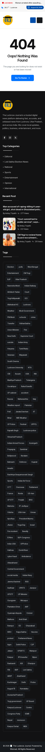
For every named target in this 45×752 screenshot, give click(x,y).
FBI (8, 670)
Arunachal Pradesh (15, 695)
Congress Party (13, 714)
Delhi (24, 682)
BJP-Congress (24, 537)
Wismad (13, 749)
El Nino (10, 537)
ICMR (27, 714)
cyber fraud (12, 556)
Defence (22, 462)
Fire (25, 330)
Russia (10, 399)
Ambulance (26, 556)
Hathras (10, 550)
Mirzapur (24, 600)
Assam (18, 374)
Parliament (33, 487)
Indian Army (23, 342)
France (10, 493)
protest (10, 638)
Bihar (9, 418)
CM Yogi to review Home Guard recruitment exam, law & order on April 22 (29, 236)
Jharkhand (21, 676)
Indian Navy (27, 575)
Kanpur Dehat (12, 726)
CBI (8, 374)
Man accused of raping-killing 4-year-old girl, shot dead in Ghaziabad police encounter (22, 208)
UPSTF (10, 594)
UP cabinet (11, 393)
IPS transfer (23, 657)
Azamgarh (33, 443)
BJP (8, 279)
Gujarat (34, 462)
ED (20, 626)
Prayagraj (11, 449)
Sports (10, 481)
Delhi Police (21, 644)
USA (27, 374)
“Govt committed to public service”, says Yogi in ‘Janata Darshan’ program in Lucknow (29, 220)
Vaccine (34, 632)
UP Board (30, 701)
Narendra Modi (13, 286)
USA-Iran (22, 512)
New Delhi (11, 336)
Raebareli (11, 663)
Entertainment (13, 273)
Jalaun (10, 651)
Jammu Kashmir (13, 582)
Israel (32, 525)
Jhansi (10, 525)
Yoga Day (21, 525)
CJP (32, 644)
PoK (9, 412)
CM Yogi (27, 273)
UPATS (22, 588)
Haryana (10, 349)
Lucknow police (29, 430)
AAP (26, 607)
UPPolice (24, 544)
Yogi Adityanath (13, 298)
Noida (20, 493)
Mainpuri (33, 651)
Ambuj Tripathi (10, 213)
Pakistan (28, 405)
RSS (26, 582)
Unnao (33, 512)
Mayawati (23, 355)
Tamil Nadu (23, 349)
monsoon (21, 720)
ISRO (9, 632)
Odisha (10, 512)
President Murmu (26, 519)
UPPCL (34, 424)
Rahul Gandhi (26, 386)
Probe (33, 682)
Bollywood (11, 456)
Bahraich (10, 462)
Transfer (10, 323)
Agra (9, 644)
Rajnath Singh (12, 430)
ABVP (9, 676)
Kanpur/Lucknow (14, 707)
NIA (35, 374)
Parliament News (25, 638)
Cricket (29, 613)
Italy (34, 399)
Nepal (9, 720)
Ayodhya (10, 519)
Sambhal (23, 449)
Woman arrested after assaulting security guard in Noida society (27, 3)
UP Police (11, 424)
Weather (10, 311)
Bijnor (34, 657)
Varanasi (10, 355)
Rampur (10, 626)
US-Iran (31, 493)
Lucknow (27, 304)
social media (12, 575)
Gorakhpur (11, 386)
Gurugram (11, 600)
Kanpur (10, 657)
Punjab (21, 500)
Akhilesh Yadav (13, 292)
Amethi (10, 468)
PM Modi (10, 317)
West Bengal (33, 267)
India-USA (11, 544)
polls (21, 267)
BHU (30, 500)
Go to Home (21, 78)
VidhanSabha (24, 323)
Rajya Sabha (21, 632)
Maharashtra (23, 399)
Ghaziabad (30, 626)
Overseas (20, 487)
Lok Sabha (27, 670)
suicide (10, 342)
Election (10, 267)
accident (24, 393)
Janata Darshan (22, 412)
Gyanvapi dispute (14, 613)
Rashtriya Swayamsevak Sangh (20, 474)
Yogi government (14, 701)
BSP (16, 670)
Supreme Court (26, 336)
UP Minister (22, 594)
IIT (34, 412)
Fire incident (12, 531)
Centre (29, 707)
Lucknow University (15, 367)
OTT (9, 487)
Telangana (30, 380)
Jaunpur (33, 588)
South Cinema (13, 361)
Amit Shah (23, 619)
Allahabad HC (12, 304)
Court (27, 292)
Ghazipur (31, 663)
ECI (26, 298)
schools (22, 317)
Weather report (13, 405)
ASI (21, 663)
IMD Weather (21, 418)
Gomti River (23, 550)
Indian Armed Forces (15, 443)
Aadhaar (10, 588)
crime (33, 317)
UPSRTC (21, 651)
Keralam (24, 456)
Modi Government (26, 311)
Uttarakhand (12, 563)
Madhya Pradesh (14, 380)
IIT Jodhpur (23, 506)
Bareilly (25, 531)
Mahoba (10, 506)
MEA (25, 726)
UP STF (10, 500)
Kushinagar (12, 682)
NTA (30, 367)
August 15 (11, 689)
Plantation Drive (13, 607)
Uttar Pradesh (21, 279)
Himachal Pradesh (14, 437)
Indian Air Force (24, 481)
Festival (23, 424)
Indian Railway (30, 286)
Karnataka (24, 689)
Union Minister (13, 330)
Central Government (15, 569)
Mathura (10, 619)
